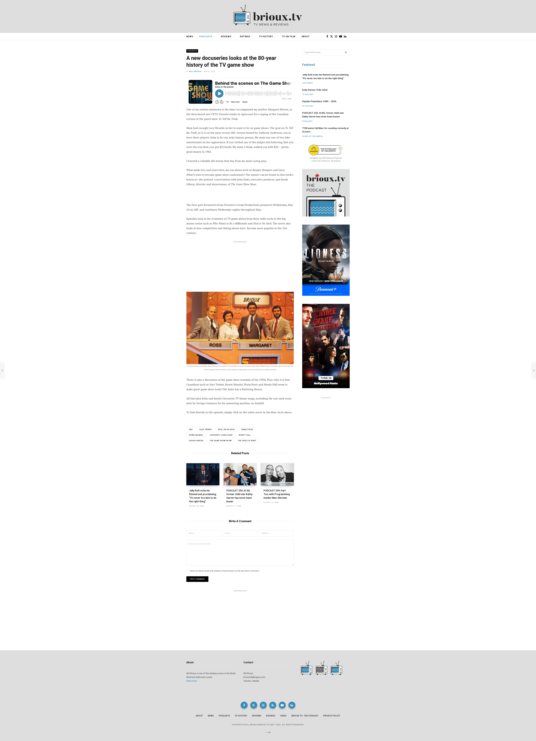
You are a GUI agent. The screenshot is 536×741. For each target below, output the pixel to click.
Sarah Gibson (196, 441)
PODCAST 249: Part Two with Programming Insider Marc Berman (277, 494)
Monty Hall (245, 435)
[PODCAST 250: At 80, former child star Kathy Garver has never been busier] (240, 474)
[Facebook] (172, 88)
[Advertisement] (240, 266)
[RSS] (272, 705)
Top (269, 732)
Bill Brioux (195, 71)
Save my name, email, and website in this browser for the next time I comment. (224, 571)
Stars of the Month (312, 136)
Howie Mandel (196, 435)
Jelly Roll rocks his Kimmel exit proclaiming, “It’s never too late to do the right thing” (325, 76)
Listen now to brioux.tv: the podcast (326, 161)
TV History (266, 36)
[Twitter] (172, 95)
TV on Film (288, 36)
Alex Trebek (205, 429)
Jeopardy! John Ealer (221, 435)
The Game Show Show (221, 441)
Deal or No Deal (226, 429)
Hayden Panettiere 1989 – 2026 (319, 101)
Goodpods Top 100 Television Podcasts (326, 158)
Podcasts (205, 36)
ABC (191, 429)
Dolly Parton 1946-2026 (315, 89)
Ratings (245, 36)
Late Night (307, 83)
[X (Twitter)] (253, 705)
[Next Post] (534, 370)
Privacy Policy (331, 716)
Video (283, 716)
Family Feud (247, 429)
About (306, 36)
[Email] (172, 103)
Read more (191, 681)
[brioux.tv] (268, 16)
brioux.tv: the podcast (304, 716)
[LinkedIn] (291, 705)
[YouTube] (282, 705)
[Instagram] (263, 705)
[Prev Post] (2, 370)
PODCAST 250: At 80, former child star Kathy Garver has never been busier (323, 115)
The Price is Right (247, 441)
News (189, 36)
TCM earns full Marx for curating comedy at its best (325, 130)
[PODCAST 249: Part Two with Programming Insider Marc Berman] (277, 474)
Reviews (226, 36)
